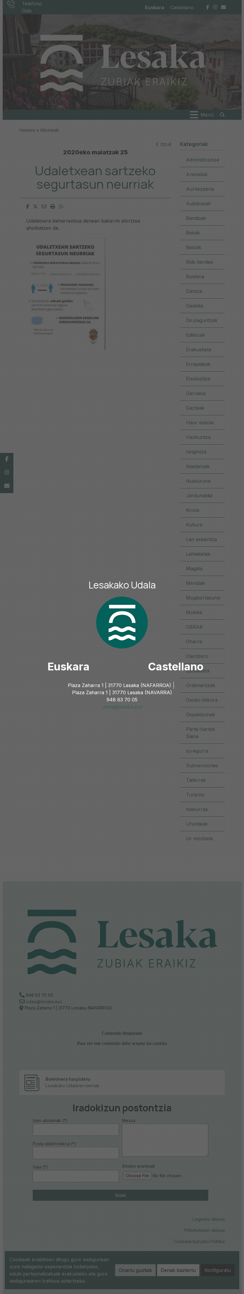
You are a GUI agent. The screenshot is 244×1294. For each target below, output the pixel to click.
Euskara (69, 666)
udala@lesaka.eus (122, 707)
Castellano (176, 666)
